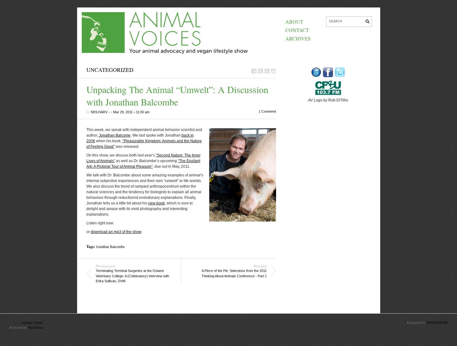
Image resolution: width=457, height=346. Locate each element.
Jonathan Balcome (115, 135)
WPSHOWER (437, 322)
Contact (297, 30)
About (294, 21)
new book (156, 203)
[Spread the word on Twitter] (260, 71)
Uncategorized (109, 69)
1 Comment (267, 111)
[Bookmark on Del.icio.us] (267, 71)
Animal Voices (32, 322)
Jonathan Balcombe (110, 246)
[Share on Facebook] (254, 71)
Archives (298, 38)
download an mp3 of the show (116, 232)
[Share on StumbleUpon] (273, 71)
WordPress (36, 327)
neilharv (99, 112)
